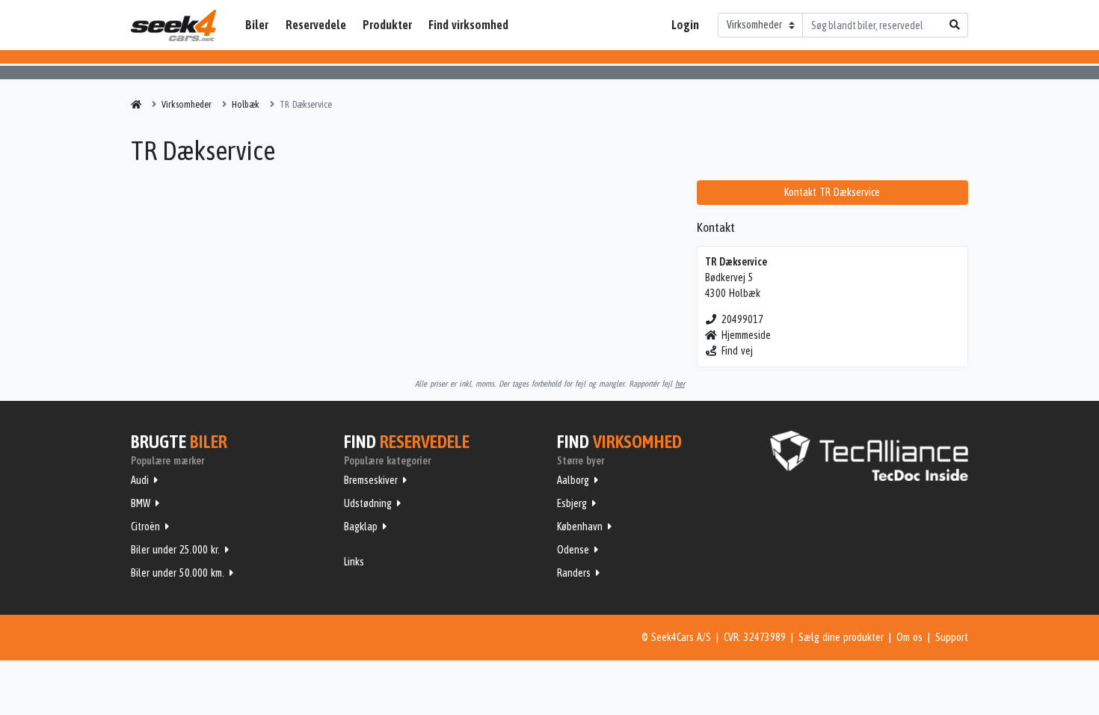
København (580, 527)
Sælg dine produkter (841, 637)
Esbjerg (572, 503)
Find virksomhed (468, 24)
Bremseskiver (371, 480)
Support (951, 637)
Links (354, 562)
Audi (140, 480)
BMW (140, 503)
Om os (909, 637)
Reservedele (316, 24)
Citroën (145, 527)
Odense (573, 550)
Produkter (387, 24)
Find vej (737, 351)
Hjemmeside (746, 335)
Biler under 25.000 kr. (175, 550)
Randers (574, 573)
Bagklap (361, 527)
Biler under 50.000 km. (177, 573)
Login (685, 24)
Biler (256, 24)
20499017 (742, 319)
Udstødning (368, 503)
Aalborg (573, 480)
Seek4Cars (173, 25)
